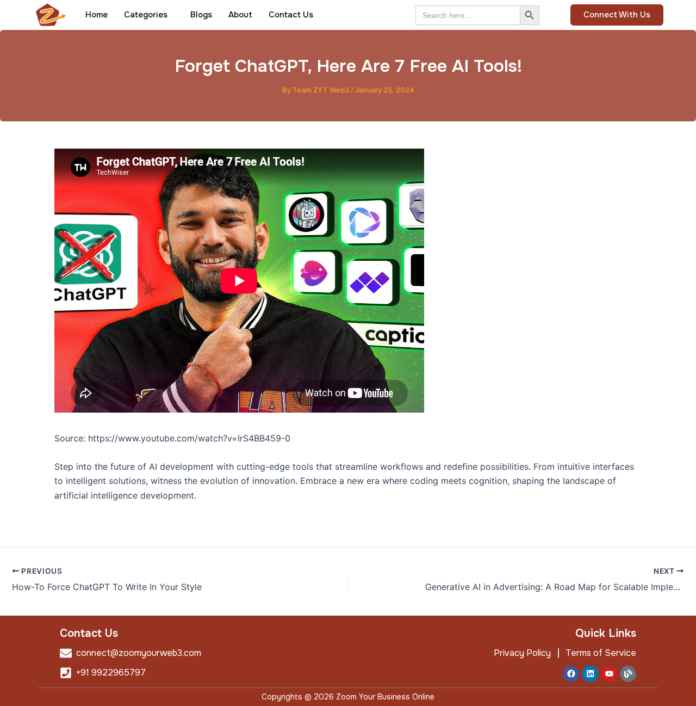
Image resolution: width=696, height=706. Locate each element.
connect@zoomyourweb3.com (138, 653)
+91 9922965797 (111, 672)
